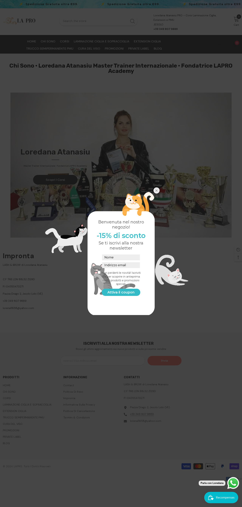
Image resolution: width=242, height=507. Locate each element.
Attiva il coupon (121, 292)
